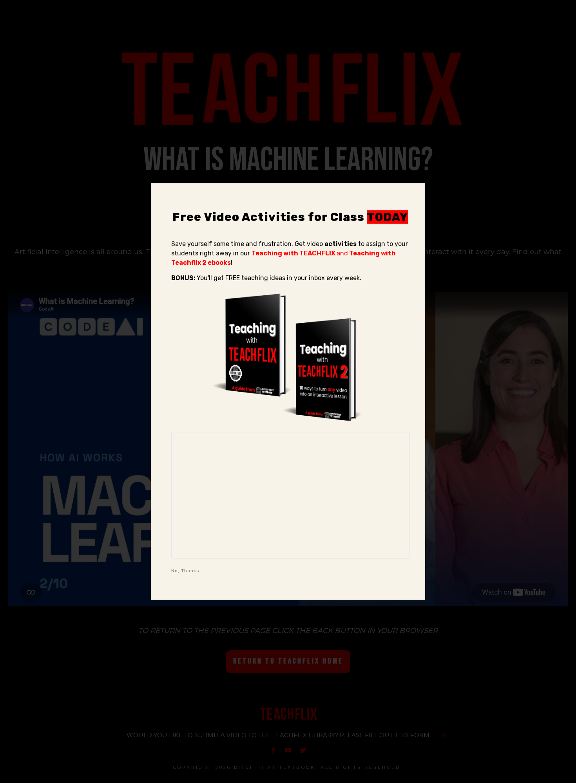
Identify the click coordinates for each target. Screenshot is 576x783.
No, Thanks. (186, 570)
